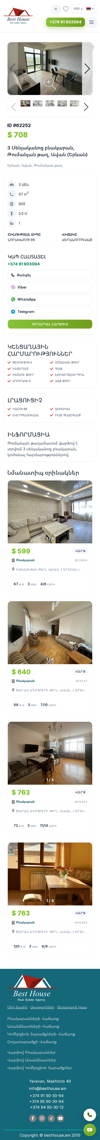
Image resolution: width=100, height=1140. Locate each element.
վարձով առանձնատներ (31, 1060)
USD (77, 8)
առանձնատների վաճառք (33, 1026)
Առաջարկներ (42, 1007)
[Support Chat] (89, 1130)
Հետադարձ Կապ (72, 1007)
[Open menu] (91, 22)
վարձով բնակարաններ (31, 1052)
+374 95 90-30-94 (46, 1101)
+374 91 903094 (66, 22)
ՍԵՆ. (34, 584)
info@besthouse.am (47, 1088)
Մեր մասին (17, 1007)
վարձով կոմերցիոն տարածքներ (39, 1067)
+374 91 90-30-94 (47, 1095)
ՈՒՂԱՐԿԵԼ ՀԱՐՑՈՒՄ (50, 324)
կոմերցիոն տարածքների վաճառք (41, 1034)
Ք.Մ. (22, 584)
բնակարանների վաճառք (33, 1018)
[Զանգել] (89, 1115)
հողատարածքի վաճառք (32, 1041)
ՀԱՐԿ (51, 584)
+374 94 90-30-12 (47, 1107)
